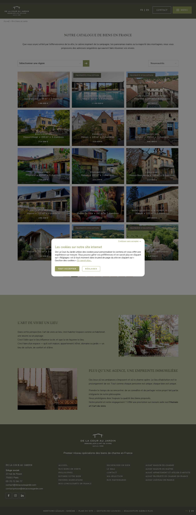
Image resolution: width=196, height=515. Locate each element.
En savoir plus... (84, 260)
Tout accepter (67, 269)
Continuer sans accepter (128, 241)
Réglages (91, 269)
